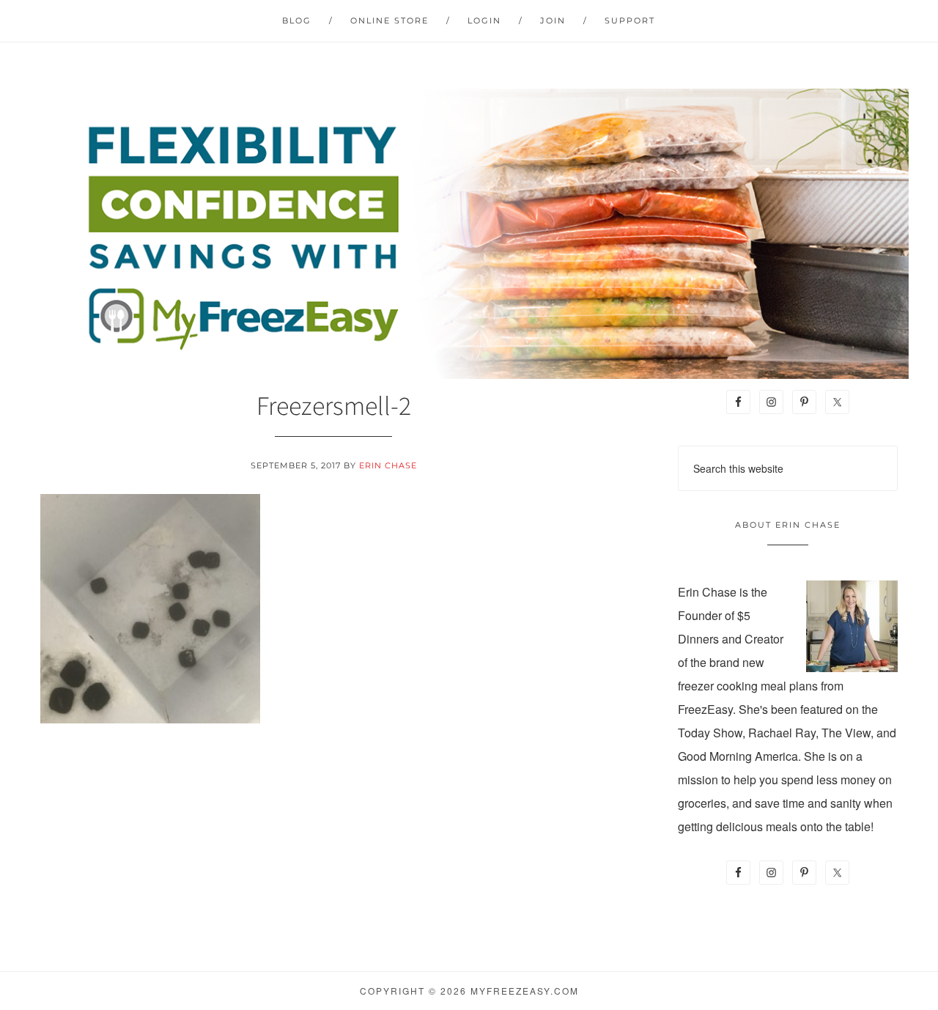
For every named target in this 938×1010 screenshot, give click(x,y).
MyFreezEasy (469, 234)
